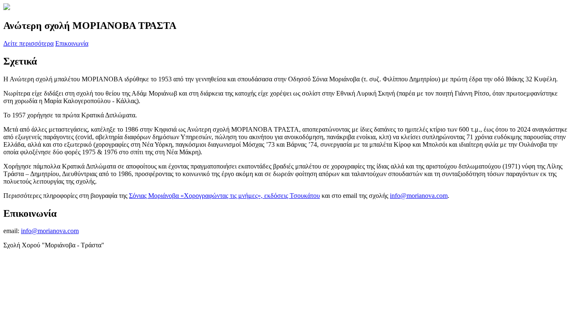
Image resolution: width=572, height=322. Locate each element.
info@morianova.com (419, 195)
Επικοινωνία (71, 43)
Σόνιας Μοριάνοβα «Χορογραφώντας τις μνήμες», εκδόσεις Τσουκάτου (224, 195)
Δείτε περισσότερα (28, 43)
